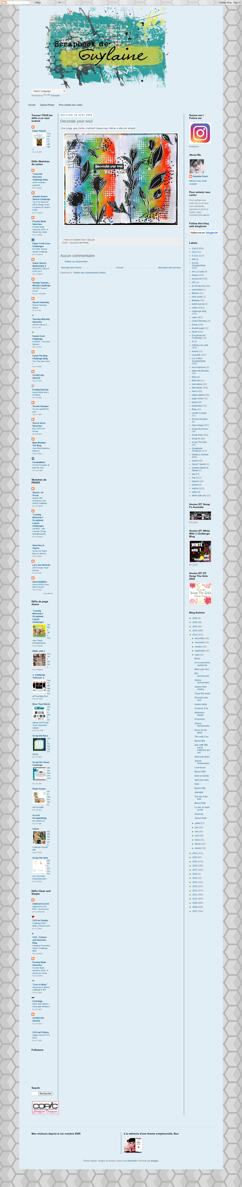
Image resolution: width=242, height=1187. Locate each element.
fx (192, 341)
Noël (197, 784)
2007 (195, 911)
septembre (200, 651)
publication (197, 406)
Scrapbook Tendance (197, 449)
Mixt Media (83, 243)
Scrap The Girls (40, 858)
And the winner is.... (40, 325)
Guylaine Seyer (200, 176)
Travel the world (202, 693)
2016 (195, 874)
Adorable (199, 792)
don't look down (202, 757)
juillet (198, 823)
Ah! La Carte (198, 271)
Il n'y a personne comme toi (202, 663)
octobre (199, 646)
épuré (195, 332)
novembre (200, 642)
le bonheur (200, 719)
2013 (195, 886)
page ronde (197, 398)
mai (197, 831)
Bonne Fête (200, 771)
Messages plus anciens (169, 267)
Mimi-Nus (196, 380)
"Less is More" (39, 984)
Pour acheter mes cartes (70, 105)
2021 (195, 853)
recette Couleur (199, 413)
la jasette (196, 355)
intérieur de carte (200, 345)
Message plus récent (71, 267)
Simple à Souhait (200, 454)
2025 (195, 622)
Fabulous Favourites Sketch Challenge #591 (41, 948)
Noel (194, 391)
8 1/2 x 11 (196, 256)
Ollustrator (132, 1161)
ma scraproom (199, 367)
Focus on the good (201, 731)
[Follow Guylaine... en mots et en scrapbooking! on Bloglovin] (204, 234)
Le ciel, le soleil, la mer (202, 808)
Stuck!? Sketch (199, 464)
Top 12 (195, 477)
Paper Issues (39, 789)
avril (197, 835)
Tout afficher (48, 593)
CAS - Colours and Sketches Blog (39, 940)
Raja (194, 409)
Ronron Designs (200, 419)
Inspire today (201, 704)
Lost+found (200, 767)
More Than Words (41, 704)
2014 (195, 882)
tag (193, 474)
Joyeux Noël (201, 818)
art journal (74, 243)
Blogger (154, 1161)
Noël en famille (202, 776)
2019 (195, 861)
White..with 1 (38, 651)
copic (194, 317)
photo (194, 402)
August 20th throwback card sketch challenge (39, 500)
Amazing (199, 814)
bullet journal (198, 304)
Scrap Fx (196, 438)
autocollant (197, 289)
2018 (195, 865)
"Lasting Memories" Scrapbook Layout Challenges (38, 520)
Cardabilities (38, 462)
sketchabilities (39, 582)
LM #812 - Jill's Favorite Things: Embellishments (39, 531)
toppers (195, 481)
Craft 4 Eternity (199, 321)
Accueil (31, 105)
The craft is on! (202, 736)
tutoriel (195, 485)
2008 (195, 907)
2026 (195, 618)
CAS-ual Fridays (40, 1032)
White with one (199, 495)
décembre (200, 638)
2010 (195, 898)
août (197, 655)
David (195, 324)
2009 (195, 903)
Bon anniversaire (202, 674)
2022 (195, 634)
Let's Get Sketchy (41, 565)
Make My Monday (200, 371)
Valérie (195, 488)
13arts (35, 829)
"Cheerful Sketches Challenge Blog (40, 177)
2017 (195, 870)
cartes (195, 307)
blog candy (197, 297)
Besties (195, 293)
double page (198, 328)
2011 (195, 894)
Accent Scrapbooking (198, 264)
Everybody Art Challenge (198, 336)
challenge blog (199, 311)
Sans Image (197, 425)
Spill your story (202, 780)
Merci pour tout (202, 669)
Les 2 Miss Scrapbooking (198, 359)
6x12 (194, 252)
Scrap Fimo (197, 435)
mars (197, 840)
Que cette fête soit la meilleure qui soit (202, 749)
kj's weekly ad (38, 821)
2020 (195, 857)
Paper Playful (39, 131)
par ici (206, 215)
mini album (197, 384)
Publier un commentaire (76, 261)
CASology (37, 1001)
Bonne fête (200, 741)
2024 (195, 626)
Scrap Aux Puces (200, 429)
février (198, 844)
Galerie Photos (47, 105)
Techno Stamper (40, 406)
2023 (195, 630)
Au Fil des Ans (199, 286)
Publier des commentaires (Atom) (90, 272)
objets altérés (198, 395)
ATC (194, 282)
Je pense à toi (201, 708)
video (194, 492)
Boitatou (196, 300)
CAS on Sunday (40, 920)
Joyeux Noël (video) (201, 688)
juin (197, 827)
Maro (194, 377)
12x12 (195, 248)
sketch (195, 461)
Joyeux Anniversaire (202, 681)
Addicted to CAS (40, 904)
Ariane (195, 275)
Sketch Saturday (40, 302)
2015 (195, 878)
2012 (195, 890)
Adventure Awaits (199, 713)
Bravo (197, 658)
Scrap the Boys (40, 736)
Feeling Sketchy (40, 389)
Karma (195, 351)
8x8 (193, 259)
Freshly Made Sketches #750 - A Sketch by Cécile (40, 229)
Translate (55, 95)
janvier (198, 848)
